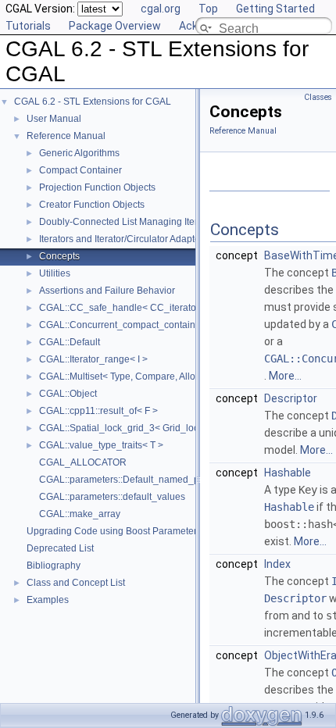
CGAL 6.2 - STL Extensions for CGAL (92, 101)
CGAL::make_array (79, 514)
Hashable (287, 472)
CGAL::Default (69, 342)
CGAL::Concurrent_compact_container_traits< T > (145, 324)
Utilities (54, 273)
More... (285, 375)
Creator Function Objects (92, 204)
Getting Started (275, 8)
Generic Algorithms (79, 153)
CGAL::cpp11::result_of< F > (98, 410)
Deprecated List (60, 548)
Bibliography (53, 565)
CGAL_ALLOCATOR (83, 462)
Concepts (59, 256)
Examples (48, 599)
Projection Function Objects (97, 187)
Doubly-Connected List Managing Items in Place (141, 221)
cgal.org (161, 8)
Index (277, 564)
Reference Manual (66, 135)
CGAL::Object (68, 393)
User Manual (54, 118)
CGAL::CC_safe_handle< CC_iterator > (123, 307)
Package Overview (115, 26)
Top (208, 8)
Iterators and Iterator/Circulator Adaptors (123, 239)
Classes (318, 97)
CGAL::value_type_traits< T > (101, 445)
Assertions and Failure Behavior (107, 290)
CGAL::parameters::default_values (112, 496)
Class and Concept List (76, 582)
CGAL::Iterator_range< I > (93, 359)
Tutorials (28, 26)
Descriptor (290, 398)
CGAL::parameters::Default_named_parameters (140, 479)
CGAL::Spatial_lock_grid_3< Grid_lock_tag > (134, 428)
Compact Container (80, 170)
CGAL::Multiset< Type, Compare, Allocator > (131, 376)
